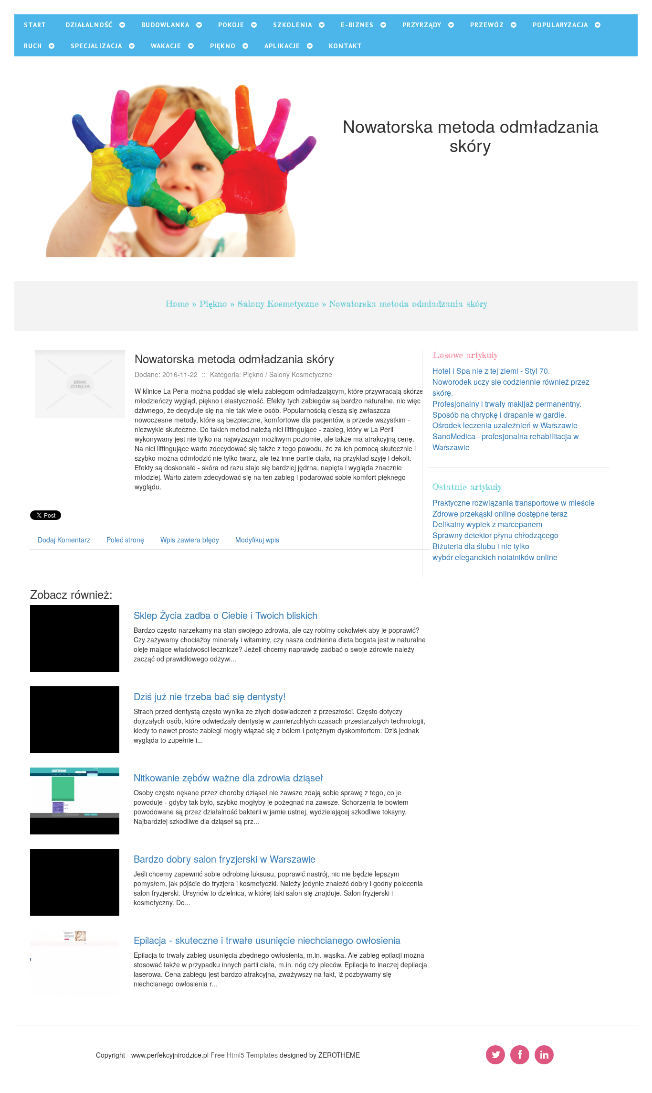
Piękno (213, 303)
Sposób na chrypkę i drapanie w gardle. (499, 414)
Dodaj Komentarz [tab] (64, 539)
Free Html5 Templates (244, 1055)
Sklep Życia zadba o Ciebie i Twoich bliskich (225, 615)
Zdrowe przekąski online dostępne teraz (500, 513)
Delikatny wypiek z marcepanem (487, 524)
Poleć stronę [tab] (125, 539)
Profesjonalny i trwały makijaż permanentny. (506, 403)
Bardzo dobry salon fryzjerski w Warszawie (224, 859)
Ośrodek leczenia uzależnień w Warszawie (505, 425)
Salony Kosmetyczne (278, 303)
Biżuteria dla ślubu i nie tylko (480, 546)
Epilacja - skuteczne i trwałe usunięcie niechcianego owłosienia (267, 940)
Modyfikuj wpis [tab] (257, 539)
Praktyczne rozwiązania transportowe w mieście (513, 502)
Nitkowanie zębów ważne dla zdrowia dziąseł (228, 777)
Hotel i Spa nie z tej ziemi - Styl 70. (491, 370)
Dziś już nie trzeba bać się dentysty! (210, 696)
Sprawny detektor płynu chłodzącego (495, 535)
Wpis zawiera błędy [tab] (189, 539)
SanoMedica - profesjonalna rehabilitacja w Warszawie (505, 442)
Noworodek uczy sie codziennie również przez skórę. (510, 387)
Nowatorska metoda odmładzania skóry (408, 303)
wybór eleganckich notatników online (494, 557)
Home (177, 303)
